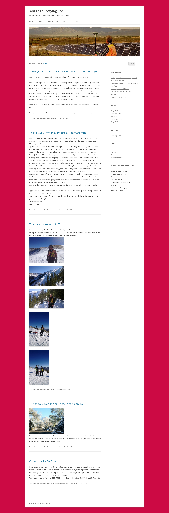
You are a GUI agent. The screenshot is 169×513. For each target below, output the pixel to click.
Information (53, 22)
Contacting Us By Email (43, 461)
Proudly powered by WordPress (39, 503)
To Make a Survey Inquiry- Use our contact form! (58, 132)
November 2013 (116, 119)
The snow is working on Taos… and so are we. (56, 404)
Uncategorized (52, 118)
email (73, 483)
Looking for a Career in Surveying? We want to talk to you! (64, 71)
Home (31, 22)
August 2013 (115, 122)
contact (68, 483)
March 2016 (115, 116)
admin (45, 63)
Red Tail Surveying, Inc (46, 11)
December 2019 (116, 114)
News (64, 22)
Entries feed (115, 152)
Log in (113, 149)
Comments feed (116, 155)
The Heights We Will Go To (45, 224)
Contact (75, 22)
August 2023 (115, 111)
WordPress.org (116, 158)
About (40, 22)
